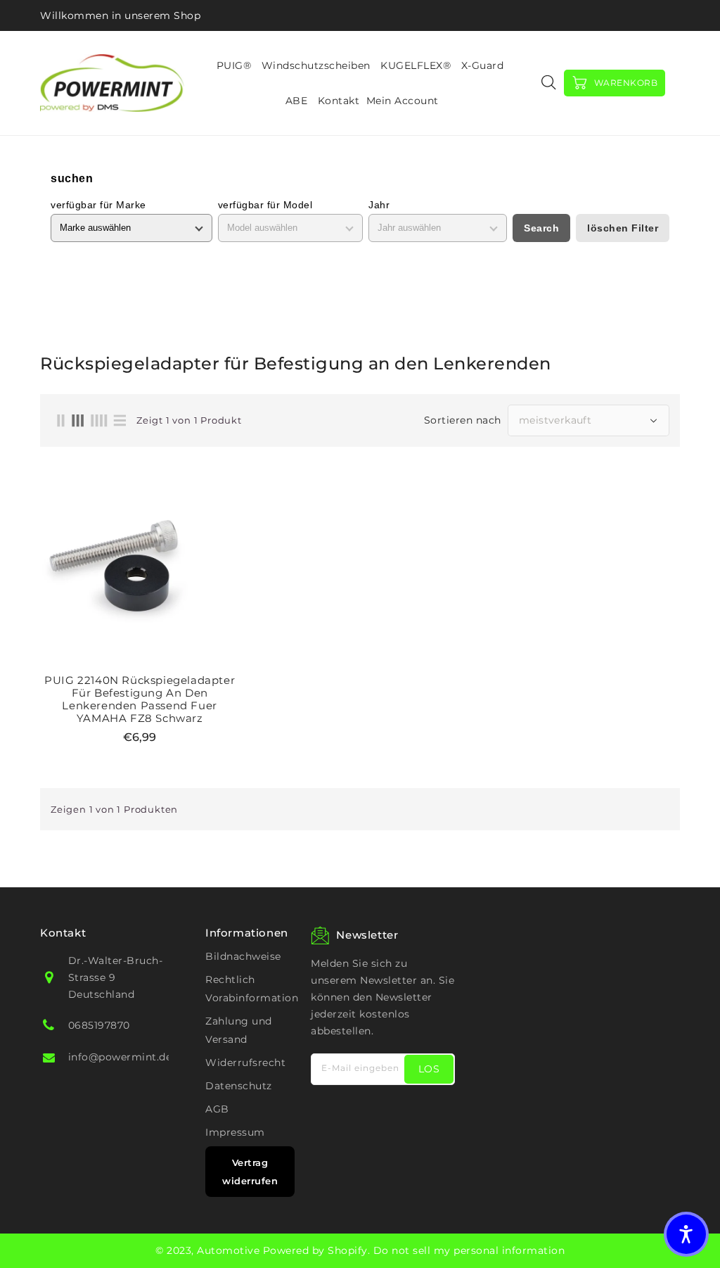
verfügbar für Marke (98, 204)
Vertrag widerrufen (250, 1171)
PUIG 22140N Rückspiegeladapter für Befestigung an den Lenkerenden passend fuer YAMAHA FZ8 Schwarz (139, 699)
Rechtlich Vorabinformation (251, 988)
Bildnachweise (243, 956)
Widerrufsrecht (245, 1062)
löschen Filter (622, 228)
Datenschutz (238, 1085)
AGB (217, 1109)
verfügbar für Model (265, 204)
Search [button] (541, 228)
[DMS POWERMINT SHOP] (112, 82)
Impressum (235, 1132)
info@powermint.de (120, 1057)
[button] (686, 1234)
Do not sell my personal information (469, 1250)
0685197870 (99, 1025)
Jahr (379, 204)
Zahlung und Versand (238, 1030)
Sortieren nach (462, 420)
